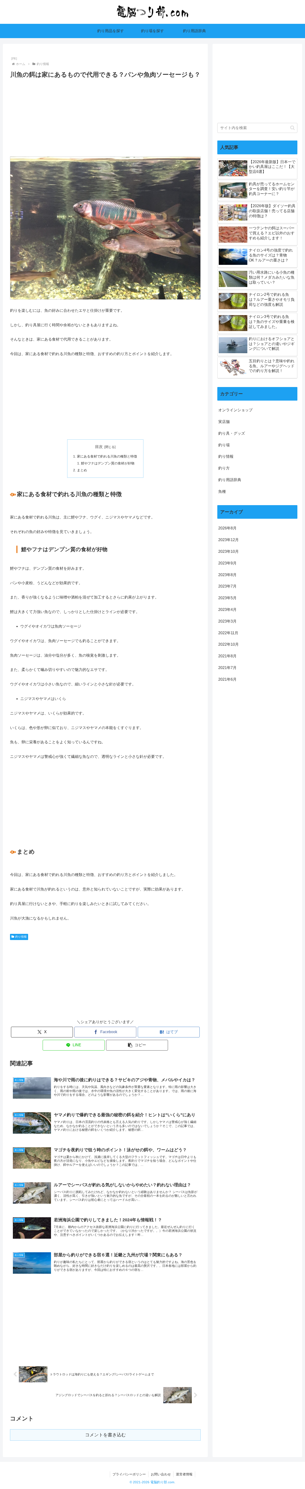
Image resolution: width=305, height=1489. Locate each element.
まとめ (82, 470)
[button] (137, 1045)
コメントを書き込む (105, 1434)
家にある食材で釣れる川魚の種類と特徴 (107, 456)
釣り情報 (21, 936)
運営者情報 (184, 1474)
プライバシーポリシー (129, 1474)
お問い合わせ (161, 1474)
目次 (99, 447)
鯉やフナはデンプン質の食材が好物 (107, 463)
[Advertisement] (105, 115)
